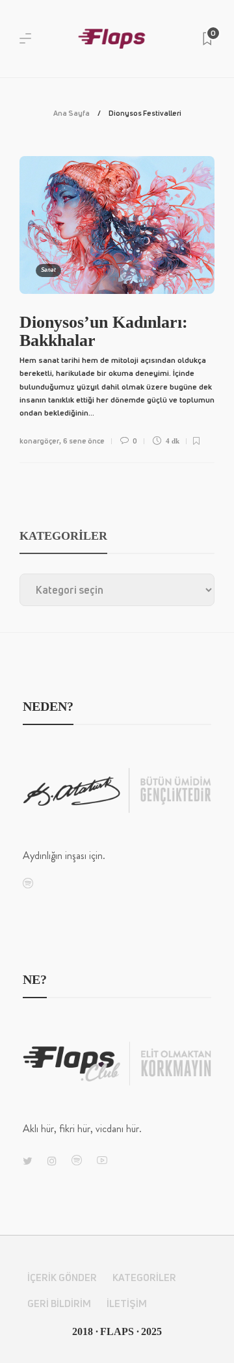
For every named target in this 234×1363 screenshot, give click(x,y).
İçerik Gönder (62, 1277)
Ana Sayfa (71, 113)
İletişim (127, 1303)
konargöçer (39, 440)
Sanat (48, 270)
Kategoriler (144, 1277)
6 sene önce (84, 440)
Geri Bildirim (59, 1303)
